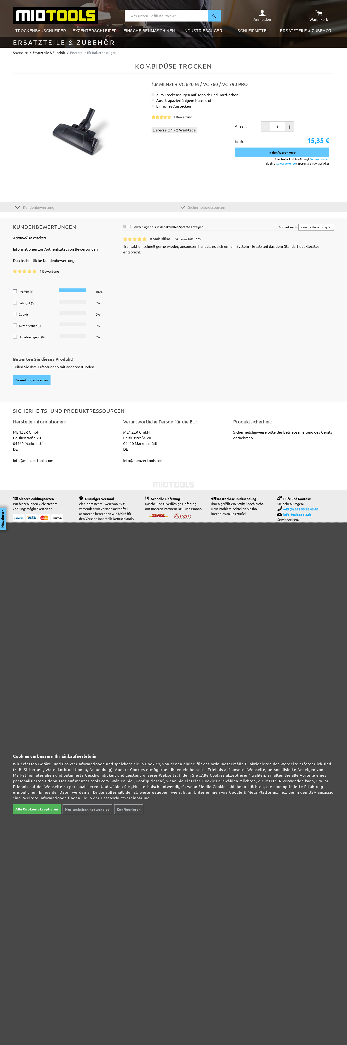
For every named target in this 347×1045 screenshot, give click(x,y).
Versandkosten (319, 159)
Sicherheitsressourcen (206, 207)
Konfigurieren (129, 809)
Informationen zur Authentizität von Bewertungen (55, 249)
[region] (80, 132)
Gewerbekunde (286, 163)
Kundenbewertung (38, 207)
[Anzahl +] (289, 126)
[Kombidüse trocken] (79, 132)
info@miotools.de (297, 514)
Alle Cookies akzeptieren (36, 809)
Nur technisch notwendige (87, 809)
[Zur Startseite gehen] (55, 15)
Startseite (20, 52)
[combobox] (166, 16)
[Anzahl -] (265, 126)
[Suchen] (214, 16)
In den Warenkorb (282, 152)
